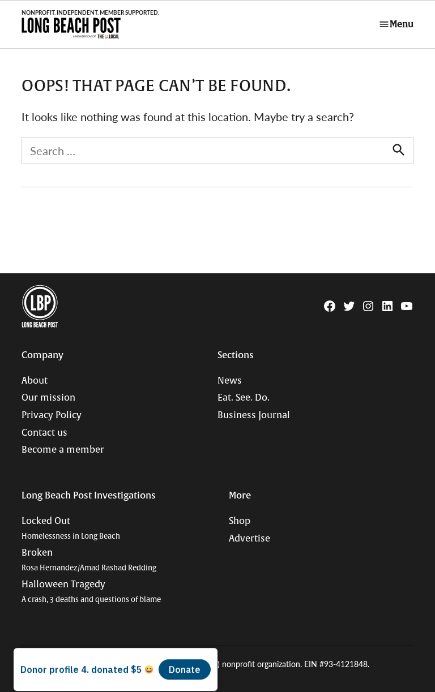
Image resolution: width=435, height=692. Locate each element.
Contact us (44, 433)
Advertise (249, 538)
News (230, 380)
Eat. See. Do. (244, 397)
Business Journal (254, 415)
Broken (89, 560)
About (35, 380)
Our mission (48, 397)
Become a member (63, 449)
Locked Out (71, 528)
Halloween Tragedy (91, 591)
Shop (239, 521)
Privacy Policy (52, 415)
